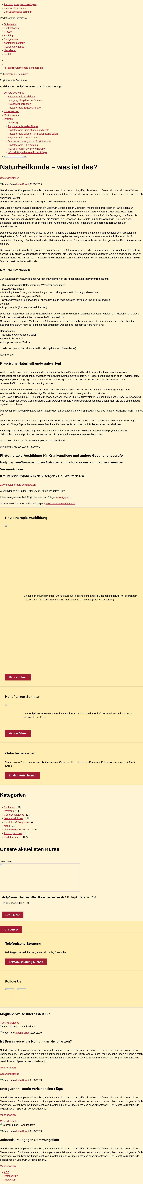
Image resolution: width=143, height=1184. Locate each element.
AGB (6, 1172)
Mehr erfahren (18, 677)
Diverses (9, 811)
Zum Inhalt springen (15, 8)
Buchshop (9, 807)
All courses (11, 929)
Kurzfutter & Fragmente (17, 822)
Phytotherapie (11, 837)
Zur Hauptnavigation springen (20, 4)
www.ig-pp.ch (63, 497)
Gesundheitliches (9, 178)
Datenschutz (11, 1176)
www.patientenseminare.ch (60, 503)
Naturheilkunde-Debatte (17, 829)
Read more (12, 915)
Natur (7, 826)
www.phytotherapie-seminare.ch (18, 484)
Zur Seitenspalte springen (18, 11)
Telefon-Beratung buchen (26, 962)
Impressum (10, 1179)
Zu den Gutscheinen (22, 775)
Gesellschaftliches (14, 814)
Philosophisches (13, 833)
